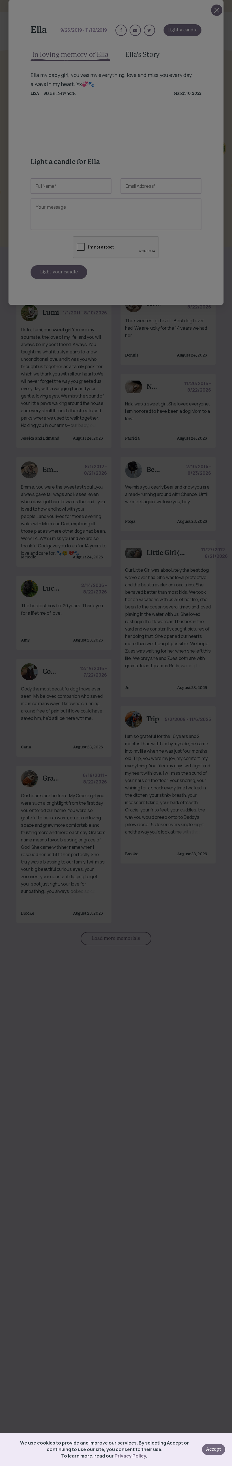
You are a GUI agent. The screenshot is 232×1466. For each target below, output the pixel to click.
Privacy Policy (130, 1456)
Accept (213, 1449)
